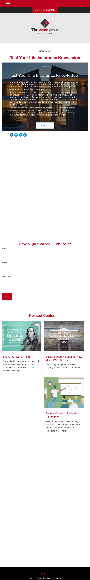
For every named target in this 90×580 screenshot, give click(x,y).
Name (4, 249)
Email (4, 263)
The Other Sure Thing (16, 356)
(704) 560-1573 (40, 578)
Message (6, 277)
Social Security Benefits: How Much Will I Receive (63, 358)
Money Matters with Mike (45, 10)
